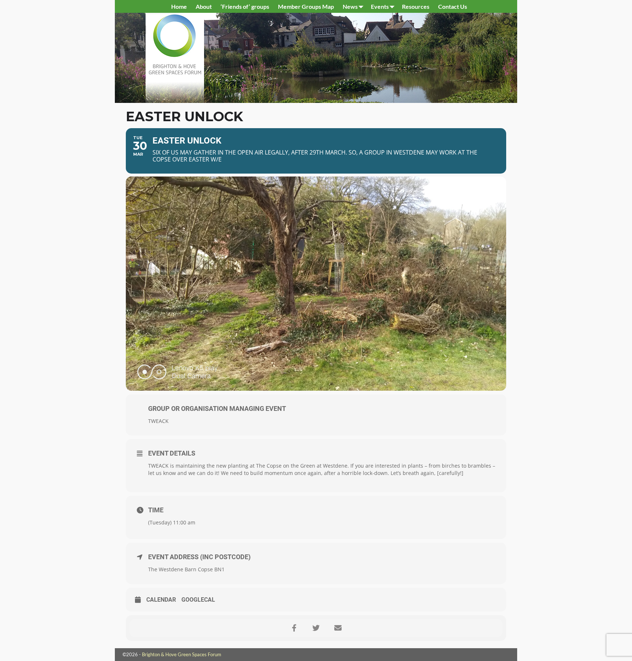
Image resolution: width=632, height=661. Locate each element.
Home (179, 6)
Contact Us (452, 6)
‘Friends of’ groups (245, 6)
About (204, 6)
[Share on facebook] (294, 628)
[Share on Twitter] (316, 628)
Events (380, 6)
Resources (415, 6)
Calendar (161, 599)
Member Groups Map (306, 6)
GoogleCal (198, 599)
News (350, 6)
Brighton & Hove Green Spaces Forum (181, 654)
